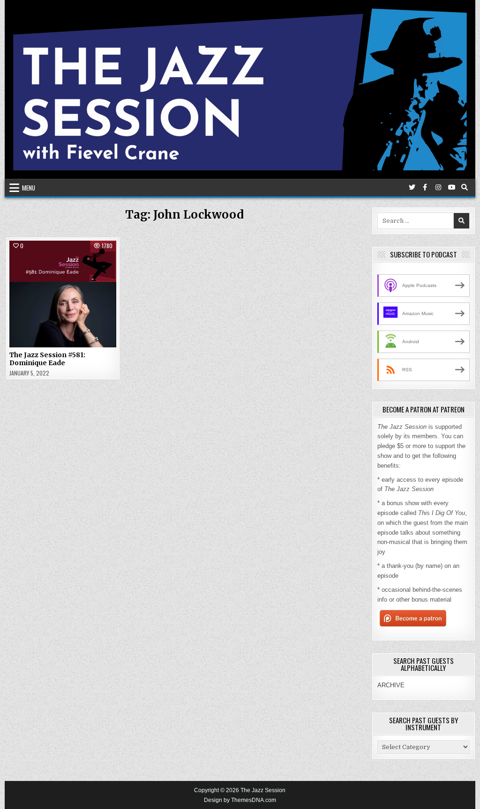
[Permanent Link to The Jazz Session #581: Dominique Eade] (62, 294)
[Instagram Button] (438, 187)
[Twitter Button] (412, 187)
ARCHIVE (391, 685)
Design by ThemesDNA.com (240, 800)
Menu (28, 187)
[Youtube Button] (451, 187)
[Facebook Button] (425, 187)
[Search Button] (464, 187)
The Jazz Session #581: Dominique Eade (47, 359)
